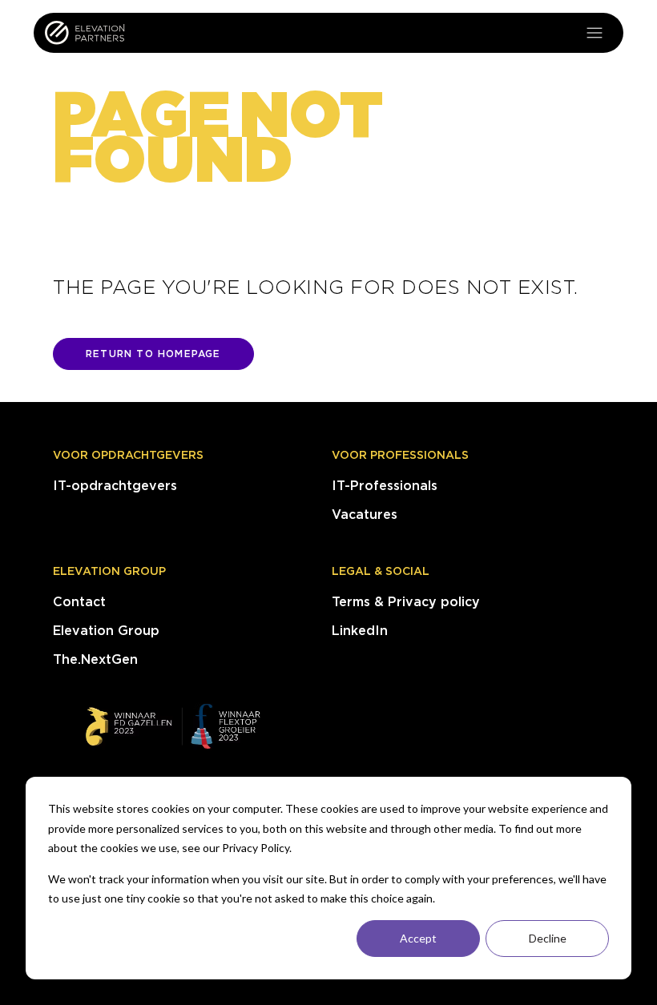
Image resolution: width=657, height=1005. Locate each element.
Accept (418, 938)
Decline (547, 938)
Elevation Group (109, 571)
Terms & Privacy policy (406, 601)
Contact (79, 601)
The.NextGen (95, 659)
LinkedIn (360, 630)
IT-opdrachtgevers (115, 485)
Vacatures (364, 514)
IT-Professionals (384, 485)
